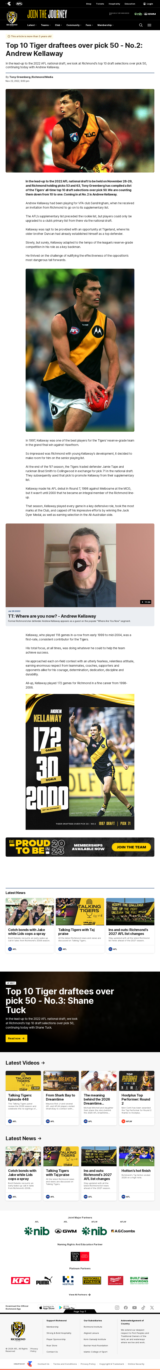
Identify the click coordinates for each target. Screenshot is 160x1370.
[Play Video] (80, 565)
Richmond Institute (93, 1327)
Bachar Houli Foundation (96, 1345)
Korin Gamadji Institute (95, 1339)
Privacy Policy (34, 1349)
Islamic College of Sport (95, 1351)
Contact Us (52, 1351)
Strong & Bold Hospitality (59, 1333)
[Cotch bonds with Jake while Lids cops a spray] (30, 925)
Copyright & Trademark (111, 1364)
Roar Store (52, 1345)
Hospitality (114, 3)
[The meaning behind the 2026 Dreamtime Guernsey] (99, 1098)
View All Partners (78, 1294)
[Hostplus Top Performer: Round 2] (136, 1098)
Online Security (136, 1364)
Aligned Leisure (91, 1333)
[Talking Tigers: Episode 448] (23, 1098)
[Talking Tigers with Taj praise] (80, 925)
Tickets (100, 3)
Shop (88, 3)
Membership (53, 1327)
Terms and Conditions (65, 1364)
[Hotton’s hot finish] (136, 1173)
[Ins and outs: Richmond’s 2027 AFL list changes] (130, 925)
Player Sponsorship (56, 1339)
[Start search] (141, 25)
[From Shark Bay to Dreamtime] (61, 1098)
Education (130, 3)
